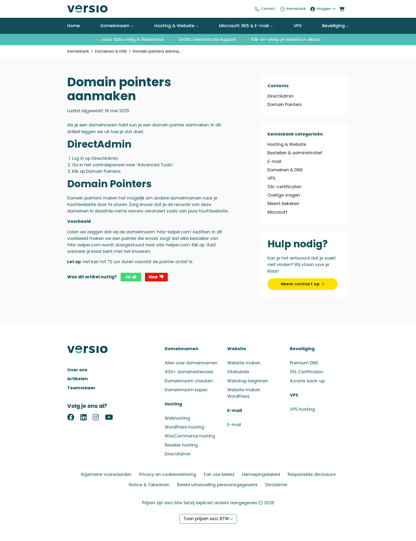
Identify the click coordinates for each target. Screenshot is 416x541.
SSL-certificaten (284, 187)
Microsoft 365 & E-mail (244, 26)
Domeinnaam (115, 26)
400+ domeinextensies (189, 372)
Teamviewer (81, 388)
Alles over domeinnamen (191, 363)
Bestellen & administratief (294, 153)
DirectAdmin (280, 96)
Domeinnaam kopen (186, 390)
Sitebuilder (238, 372)
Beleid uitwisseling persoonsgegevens (217, 485)
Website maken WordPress (243, 393)
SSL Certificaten (306, 372)
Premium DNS (304, 363)
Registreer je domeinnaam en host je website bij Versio (103, 9)
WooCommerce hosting (190, 436)
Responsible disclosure (312, 474)
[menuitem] (265, 9)
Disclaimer (276, 485)
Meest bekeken (283, 203)
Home (73, 26)
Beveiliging (334, 26)
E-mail (274, 161)
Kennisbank (296, 8)
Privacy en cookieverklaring (167, 474)
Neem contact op (300, 284)
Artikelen (77, 379)
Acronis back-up (307, 381)
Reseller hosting (181, 445)
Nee (153, 277)
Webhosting (177, 418)
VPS (297, 26)
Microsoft (277, 212)
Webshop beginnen (247, 381)
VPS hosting (302, 409)
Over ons (77, 370)
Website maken (243, 363)
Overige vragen (283, 195)
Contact (268, 8)
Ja (127, 277)
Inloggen (324, 8)
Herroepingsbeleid (261, 474)
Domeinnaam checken (189, 381)
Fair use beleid (219, 474)
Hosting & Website (175, 26)
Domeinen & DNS (111, 51)
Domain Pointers (284, 104)
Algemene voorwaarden (106, 474)
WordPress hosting (184, 427)
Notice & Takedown (149, 485)
